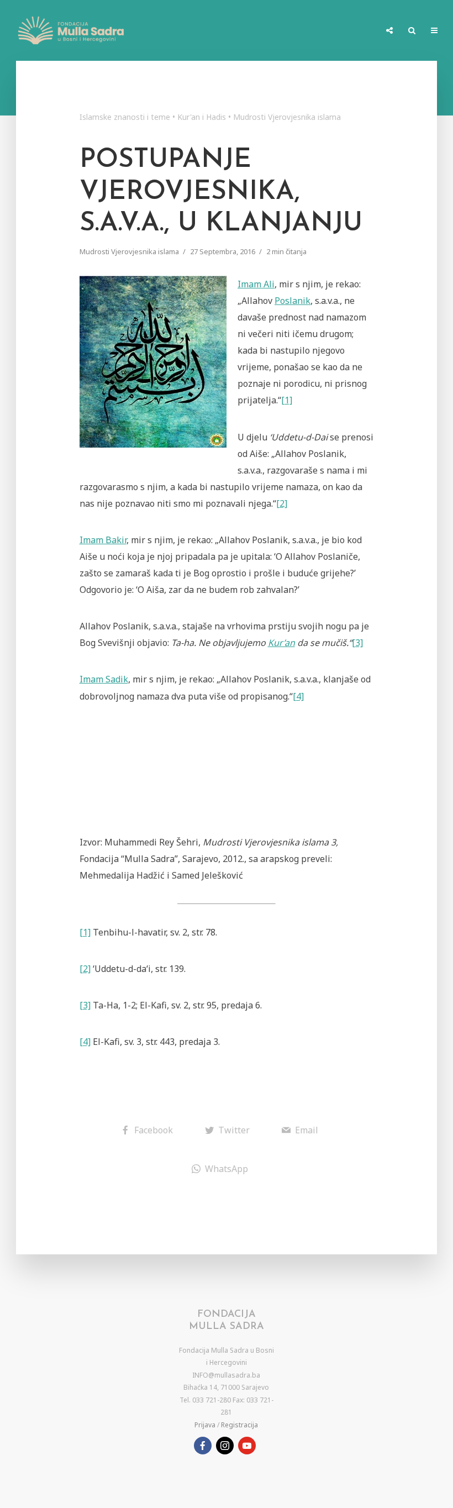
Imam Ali (256, 284)
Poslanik (292, 301)
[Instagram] (225, 1445)
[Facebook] (203, 1445)
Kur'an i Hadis (201, 117)
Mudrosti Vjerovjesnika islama (287, 117)
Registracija (239, 1425)
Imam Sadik (104, 679)
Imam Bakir (103, 540)
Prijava (204, 1425)
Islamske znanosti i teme (125, 117)
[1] (286, 400)
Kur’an (281, 643)
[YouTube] (247, 1445)
